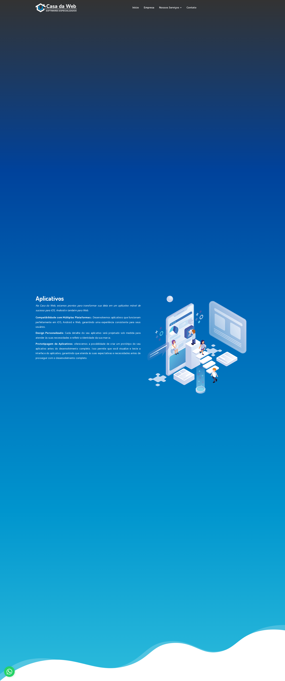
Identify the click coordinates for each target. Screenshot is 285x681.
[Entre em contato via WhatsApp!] (9, 671)
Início (135, 8)
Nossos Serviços (169, 8)
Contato (191, 7)
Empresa (149, 8)
